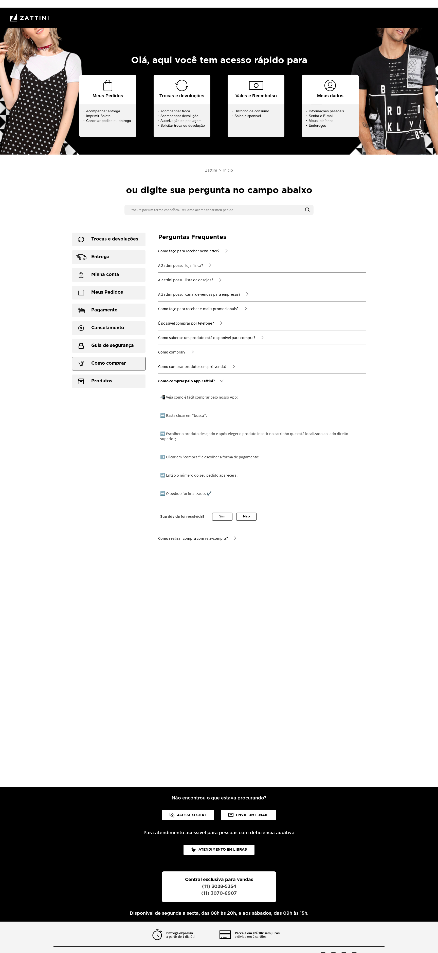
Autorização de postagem (181, 121)
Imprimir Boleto (98, 116)
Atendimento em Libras (222, 849)
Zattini (211, 170)
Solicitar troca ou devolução (182, 125)
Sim (222, 516)
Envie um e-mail (252, 815)
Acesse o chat (191, 815)
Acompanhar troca (175, 111)
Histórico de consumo (251, 111)
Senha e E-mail (321, 116)
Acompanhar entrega (103, 111)
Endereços (317, 125)
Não (246, 516)
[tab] (108, 239)
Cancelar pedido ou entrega (108, 121)
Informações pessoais (326, 111)
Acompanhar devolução (179, 116)
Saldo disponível (247, 116)
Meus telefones (321, 121)
